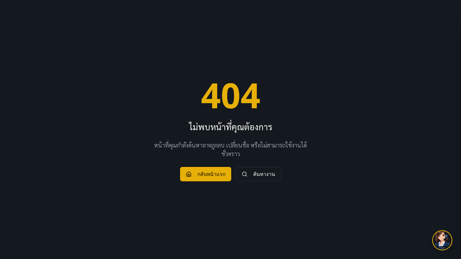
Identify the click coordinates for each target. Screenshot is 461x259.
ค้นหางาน (264, 174)
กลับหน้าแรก (211, 174)
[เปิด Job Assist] (442, 240)
